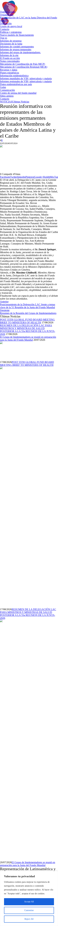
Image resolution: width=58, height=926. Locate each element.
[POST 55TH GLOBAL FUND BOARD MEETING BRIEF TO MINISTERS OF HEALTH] (9, 350)
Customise (29, 910)
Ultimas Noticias (20, 101)
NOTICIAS (6, 101)
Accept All (29, 901)
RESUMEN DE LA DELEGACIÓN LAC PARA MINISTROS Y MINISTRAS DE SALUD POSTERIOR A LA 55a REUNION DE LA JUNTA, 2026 (27, 329)
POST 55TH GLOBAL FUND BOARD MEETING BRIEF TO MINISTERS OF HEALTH (27, 321)
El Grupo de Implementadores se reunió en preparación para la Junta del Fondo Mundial (28, 338)
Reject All (29, 919)
